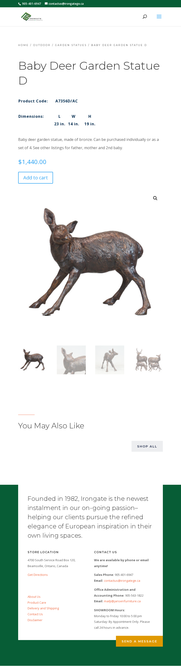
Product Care (37, 602)
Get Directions (38, 575)
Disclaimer (35, 620)
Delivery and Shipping (43, 608)
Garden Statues (71, 45)
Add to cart (35, 177)
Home (23, 45)
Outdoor (42, 45)
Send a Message (139, 641)
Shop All (147, 446)
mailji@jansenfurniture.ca (122, 601)
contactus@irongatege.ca (122, 580)
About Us (34, 596)
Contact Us (35, 614)
